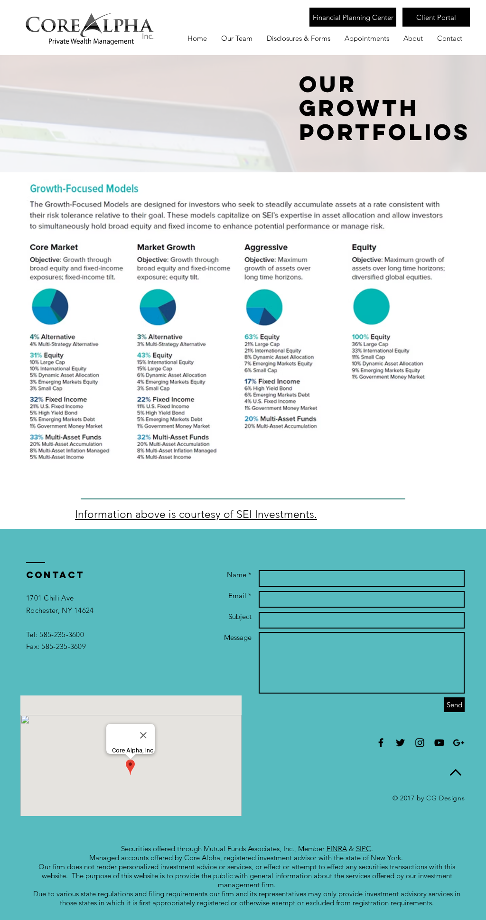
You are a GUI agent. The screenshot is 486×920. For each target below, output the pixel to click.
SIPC (363, 848)
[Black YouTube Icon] (439, 743)
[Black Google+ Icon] (459, 743)
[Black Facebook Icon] (381, 743)
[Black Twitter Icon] (400, 743)
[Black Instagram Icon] (420, 743)
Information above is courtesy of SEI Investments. (196, 514)
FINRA (337, 848)
